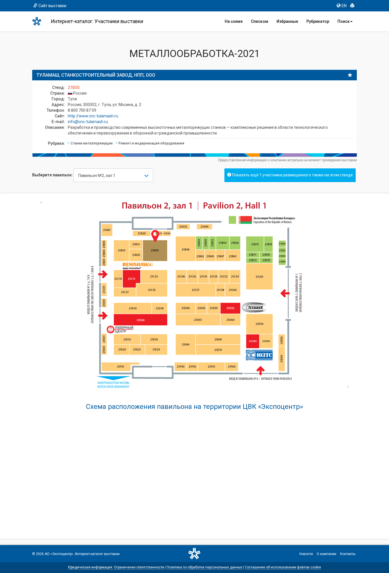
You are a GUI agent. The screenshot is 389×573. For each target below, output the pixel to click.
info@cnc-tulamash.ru (88, 121)
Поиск (343, 21)
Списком (259, 21)
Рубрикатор (317, 21)
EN (344, 5)
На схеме (234, 21)
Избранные (287, 21)
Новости (306, 554)
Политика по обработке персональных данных (204, 567)
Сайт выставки (52, 5)
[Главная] (39, 21)
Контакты (347, 554)
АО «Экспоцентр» (59, 554)
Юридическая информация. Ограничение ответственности (116, 567)
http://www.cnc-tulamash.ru (93, 116)
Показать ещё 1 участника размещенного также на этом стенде (292, 175)
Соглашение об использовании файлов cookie (283, 567)
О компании (326, 554)
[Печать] (352, 5)
